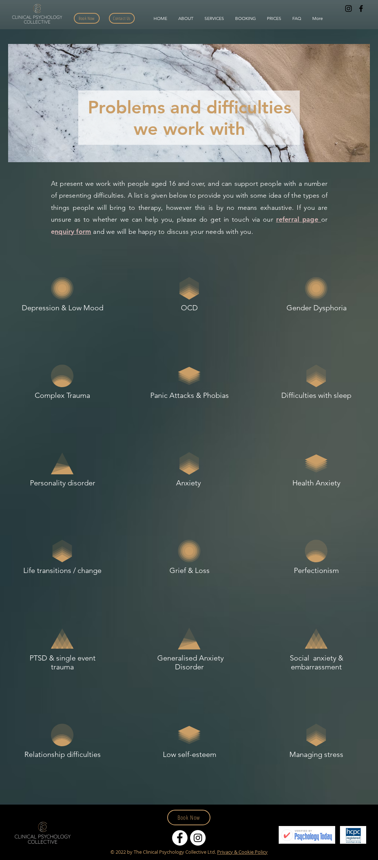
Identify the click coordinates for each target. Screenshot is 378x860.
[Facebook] (361, 8)
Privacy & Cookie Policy (242, 852)
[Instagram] (348, 8)
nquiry (64, 231)
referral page (298, 219)
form (83, 231)
